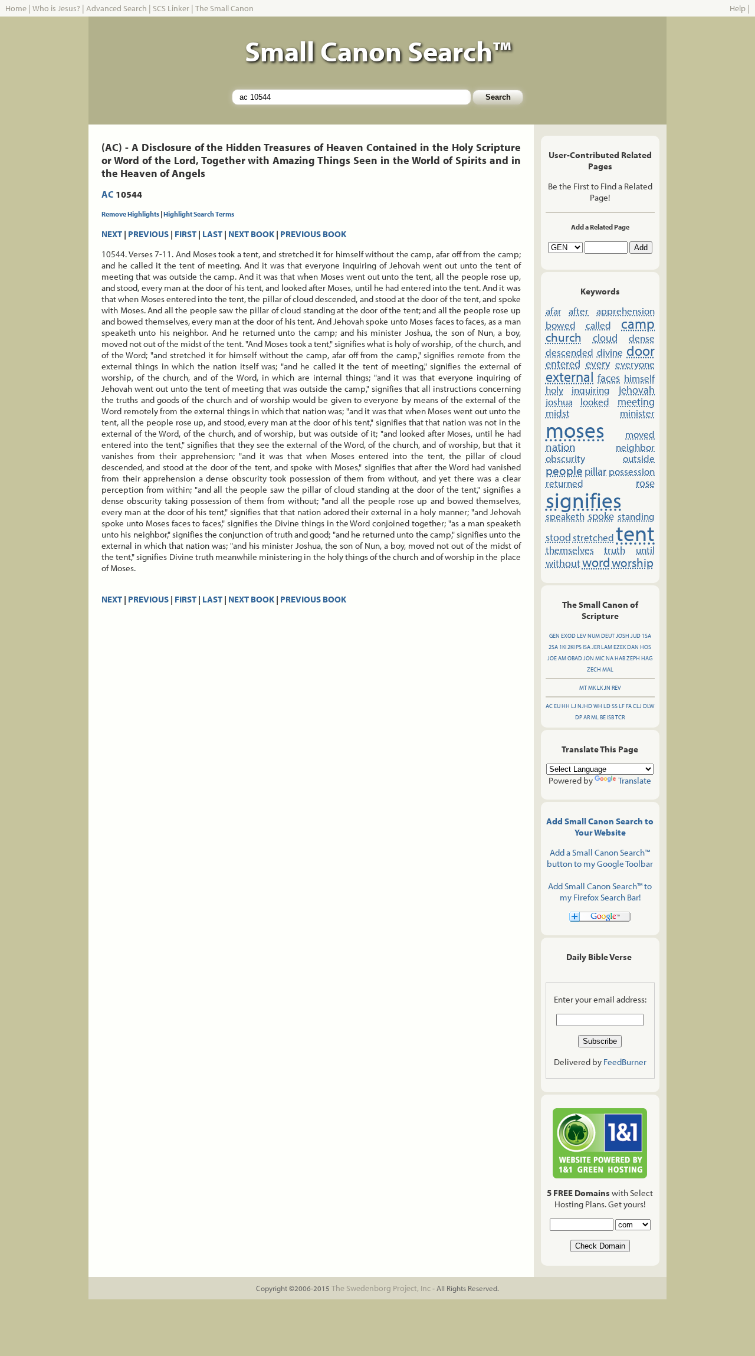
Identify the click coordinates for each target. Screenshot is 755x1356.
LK (600, 688)
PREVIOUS (148, 234)
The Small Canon (224, 8)
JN (607, 688)
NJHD (584, 706)
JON (588, 658)
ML (595, 717)
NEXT (111, 234)
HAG (646, 658)
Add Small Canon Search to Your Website (600, 826)
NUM (593, 636)
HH (566, 706)
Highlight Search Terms (198, 213)
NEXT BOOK (251, 234)
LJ (573, 706)
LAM (606, 647)
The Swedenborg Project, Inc (381, 1288)
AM (562, 658)
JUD (636, 636)
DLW (648, 706)
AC (107, 194)
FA (629, 706)
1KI (562, 647)
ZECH (594, 669)
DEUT (608, 636)
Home (16, 8)
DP (578, 717)
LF (622, 706)
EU (557, 706)
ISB (610, 717)
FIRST (185, 234)
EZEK (619, 647)
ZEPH (633, 658)
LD (606, 706)
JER (596, 647)
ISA (586, 647)
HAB (620, 658)
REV (616, 688)
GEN (554, 636)
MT (583, 688)
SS (615, 706)
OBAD (574, 658)
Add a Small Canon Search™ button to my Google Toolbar (600, 858)
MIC (600, 658)
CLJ (637, 706)
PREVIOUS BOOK (313, 234)
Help (738, 8)
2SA (553, 647)
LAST (212, 234)
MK (592, 688)
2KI (571, 647)
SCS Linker (171, 8)
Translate (634, 780)
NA (609, 658)
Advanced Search (116, 8)
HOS (645, 647)
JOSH (622, 636)
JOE (552, 658)
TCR (620, 717)
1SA (646, 636)
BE (603, 717)
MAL (607, 669)
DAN (633, 647)
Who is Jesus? (56, 8)
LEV (581, 636)
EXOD (568, 636)
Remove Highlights (130, 213)
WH (597, 706)
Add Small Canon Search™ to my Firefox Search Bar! (600, 891)
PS (579, 647)
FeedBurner (624, 1061)
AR (586, 717)
